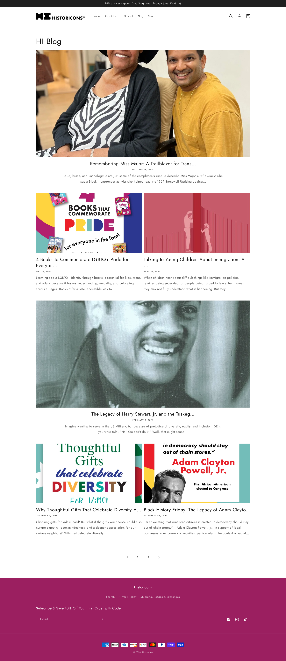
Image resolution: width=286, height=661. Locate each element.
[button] (231, 16)
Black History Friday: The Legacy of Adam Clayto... (197, 510)
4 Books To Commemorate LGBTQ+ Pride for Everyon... (82, 262)
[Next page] (158, 557)
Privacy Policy (127, 597)
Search (110, 597)
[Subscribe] (101, 619)
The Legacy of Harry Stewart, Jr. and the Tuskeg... (143, 414)
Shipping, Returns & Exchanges (160, 597)
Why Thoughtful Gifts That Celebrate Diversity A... (88, 510)
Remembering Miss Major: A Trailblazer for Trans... (143, 164)
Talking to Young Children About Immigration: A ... (194, 262)
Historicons (147, 652)
